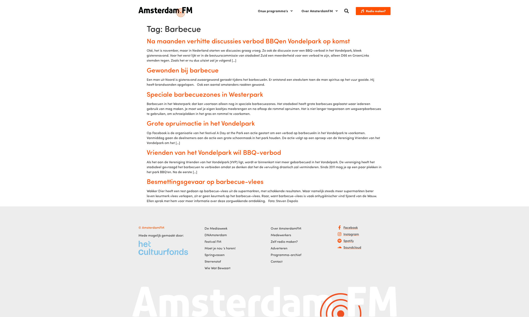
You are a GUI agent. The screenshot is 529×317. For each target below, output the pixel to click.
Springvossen (215, 255)
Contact (276, 261)
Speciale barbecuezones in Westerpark (205, 94)
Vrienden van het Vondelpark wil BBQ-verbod (214, 152)
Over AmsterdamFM (317, 11)
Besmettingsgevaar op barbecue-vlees (205, 181)
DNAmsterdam (216, 235)
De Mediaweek (216, 228)
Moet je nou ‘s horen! (220, 248)
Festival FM (213, 242)
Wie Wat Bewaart (217, 268)
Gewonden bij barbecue (183, 70)
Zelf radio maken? (284, 242)
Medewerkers (281, 235)
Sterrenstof (213, 261)
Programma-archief (286, 255)
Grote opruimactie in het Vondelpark (201, 123)
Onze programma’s (273, 11)
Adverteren (279, 248)
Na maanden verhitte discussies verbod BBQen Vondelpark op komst (248, 40)
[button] (346, 11)
